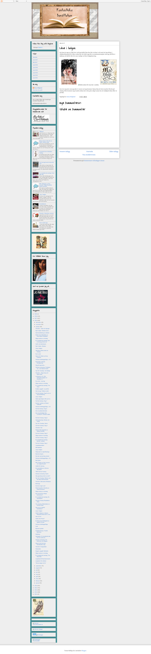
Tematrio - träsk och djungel (42, 328)
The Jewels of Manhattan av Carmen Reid (43, 504)
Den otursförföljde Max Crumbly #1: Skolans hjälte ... (43, 414)
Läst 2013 (35, 72)
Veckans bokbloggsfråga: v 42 (43, 406)
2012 (36, 592)
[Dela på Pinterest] (86, 97)
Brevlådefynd (42, 204)
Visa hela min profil (37, 90)
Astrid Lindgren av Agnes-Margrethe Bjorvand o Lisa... (43, 513)
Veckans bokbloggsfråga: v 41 (43, 458)
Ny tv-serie (38, 354)
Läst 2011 (35, 77)
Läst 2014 (35, 70)
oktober (38, 326)
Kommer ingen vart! (40, 485)
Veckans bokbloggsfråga (42, 524)
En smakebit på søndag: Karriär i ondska (42, 440)
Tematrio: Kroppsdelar (41, 546)
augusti (38, 568)
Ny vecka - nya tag (40, 381)
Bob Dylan (38, 460)
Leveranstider (36, 640)
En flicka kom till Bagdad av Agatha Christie (42, 521)
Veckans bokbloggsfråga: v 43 (43, 359)
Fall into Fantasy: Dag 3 (41, 433)
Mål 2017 (35, 62)
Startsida (89, 151)
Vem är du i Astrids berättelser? (40, 508)
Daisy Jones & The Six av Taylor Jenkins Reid (45, 141)
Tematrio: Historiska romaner (46, 213)
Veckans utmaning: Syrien (42, 473)
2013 (36, 590)
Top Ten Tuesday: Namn (42, 423)
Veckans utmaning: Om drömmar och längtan (41, 540)
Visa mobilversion (88, 155)
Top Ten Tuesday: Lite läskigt (43, 370)
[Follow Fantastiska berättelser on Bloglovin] (38, 47)
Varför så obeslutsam (41, 344)
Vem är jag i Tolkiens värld (42, 391)
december (38, 322)
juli (37, 570)
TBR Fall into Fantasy (41, 471)
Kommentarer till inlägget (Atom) (94, 160)
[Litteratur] (36, 623)
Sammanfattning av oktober (42, 332)
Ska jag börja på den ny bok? (43, 476)
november (38, 324)
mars (37, 578)
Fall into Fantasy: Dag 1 (41, 443)
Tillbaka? (41, 131)
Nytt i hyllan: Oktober (41, 346)
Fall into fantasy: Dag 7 (41, 401)
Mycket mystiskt (39, 528)
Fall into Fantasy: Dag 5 (41, 417)
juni (37, 572)
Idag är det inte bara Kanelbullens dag (41, 544)
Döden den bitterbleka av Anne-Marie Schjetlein (42, 335)
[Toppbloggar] (36, 639)
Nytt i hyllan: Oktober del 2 (42, 330)
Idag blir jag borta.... (41, 365)
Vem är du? (38, 516)
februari (38, 580)
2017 (36, 318)
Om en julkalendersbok (41, 410)
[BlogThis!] (81, 97)
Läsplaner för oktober (41, 561)
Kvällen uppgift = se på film (42, 389)
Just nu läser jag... (43, 222)
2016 (36, 320)
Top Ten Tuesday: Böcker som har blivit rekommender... (43, 478)
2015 (36, 585)
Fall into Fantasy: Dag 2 (41, 437)
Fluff (37, 526)
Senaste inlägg (65, 151)
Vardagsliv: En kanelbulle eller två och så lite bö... (43, 537)
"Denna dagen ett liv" (41, 563)
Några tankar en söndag (42, 338)
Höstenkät (38, 549)
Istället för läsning (40, 466)
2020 (36, 314)
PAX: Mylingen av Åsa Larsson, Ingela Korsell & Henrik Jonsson (45, 185)
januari (38, 583)
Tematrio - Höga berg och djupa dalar (42, 373)
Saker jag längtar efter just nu (43, 398)
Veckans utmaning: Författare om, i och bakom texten (43, 368)
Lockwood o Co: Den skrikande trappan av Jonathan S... (41, 378)
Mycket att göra (39, 454)
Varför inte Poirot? (40, 518)
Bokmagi (38, 483)
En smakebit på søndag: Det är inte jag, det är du (43, 341)
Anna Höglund (38, 88)
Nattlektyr (38, 534)
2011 (36, 594)
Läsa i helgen (42, 194)
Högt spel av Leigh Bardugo (42, 451)
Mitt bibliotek (39, 447)
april (37, 576)
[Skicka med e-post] (80, 97)
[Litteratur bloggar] (38, 629)
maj (37, 574)
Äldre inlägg (113, 151)
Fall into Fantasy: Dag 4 (41, 425)
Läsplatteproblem (40, 445)
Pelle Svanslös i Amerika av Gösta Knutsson (42, 488)
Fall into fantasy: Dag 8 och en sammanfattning (43, 394)
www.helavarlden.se (38, 624)
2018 (36, 316)
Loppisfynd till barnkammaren (43, 558)
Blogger (84, 650)
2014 (36, 587)
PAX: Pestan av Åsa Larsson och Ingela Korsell (43, 463)
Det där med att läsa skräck (42, 456)
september (39, 565)
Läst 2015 (35, 67)
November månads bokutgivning (40, 362)
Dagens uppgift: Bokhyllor (42, 551)
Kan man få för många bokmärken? (41, 494)
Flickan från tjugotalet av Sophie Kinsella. (42, 430)
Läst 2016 (35, 65)
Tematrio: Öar (39, 427)
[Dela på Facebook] (84, 97)
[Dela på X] (83, 97)
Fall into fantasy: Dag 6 (41, 408)
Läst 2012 (35, 75)
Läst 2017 (35, 59)
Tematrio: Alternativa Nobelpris (43, 481)
